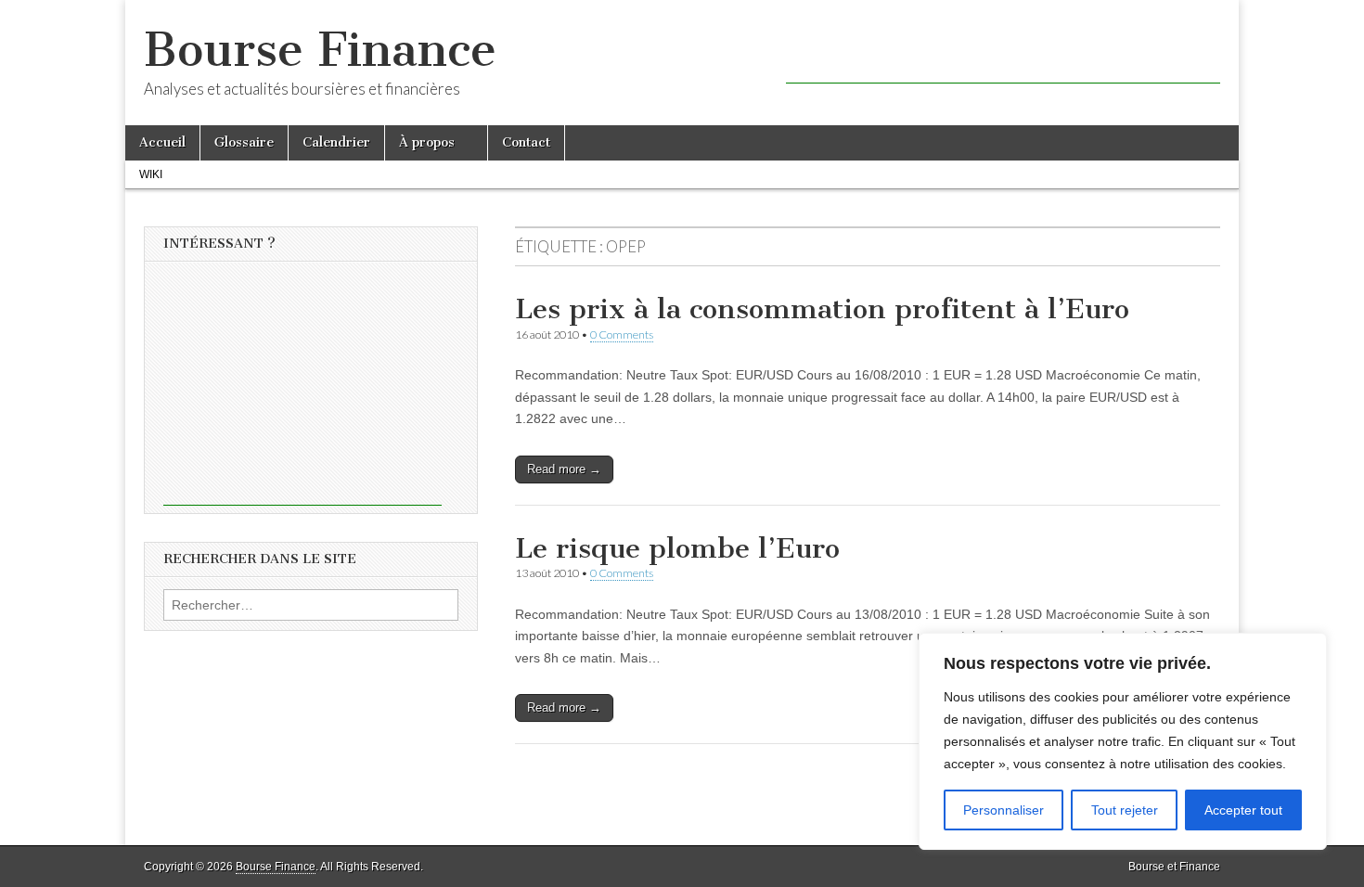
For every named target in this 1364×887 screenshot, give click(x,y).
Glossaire (244, 142)
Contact (526, 142)
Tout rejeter (1124, 810)
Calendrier (336, 142)
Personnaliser (1003, 810)
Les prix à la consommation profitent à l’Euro (822, 309)
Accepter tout (1243, 810)
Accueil (162, 142)
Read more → (564, 469)
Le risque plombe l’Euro (677, 548)
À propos (427, 142)
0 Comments (621, 334)
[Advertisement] (1003, 56)
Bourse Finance (320, 49)
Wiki (150, 174)
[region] (1123, 741)
